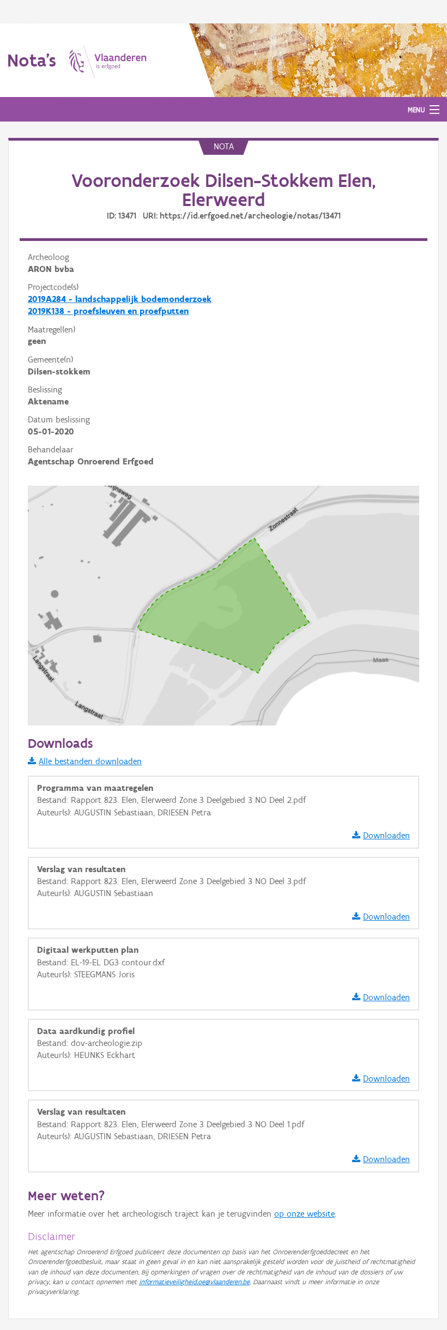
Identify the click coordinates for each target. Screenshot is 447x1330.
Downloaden (386, 835)
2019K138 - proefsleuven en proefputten (108, 311)
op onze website (304, 1213)
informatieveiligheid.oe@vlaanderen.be (194, 1282)
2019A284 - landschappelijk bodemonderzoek (120, 299)
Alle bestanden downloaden (90, 761)
